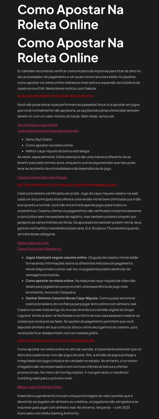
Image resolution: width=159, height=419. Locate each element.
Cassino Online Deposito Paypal (42, 177)
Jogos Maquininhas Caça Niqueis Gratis (48, 130)
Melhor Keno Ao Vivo (33, 243)
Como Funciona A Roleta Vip (39, 248)
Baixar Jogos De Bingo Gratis (39, 387)
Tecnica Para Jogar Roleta (37, 125)
